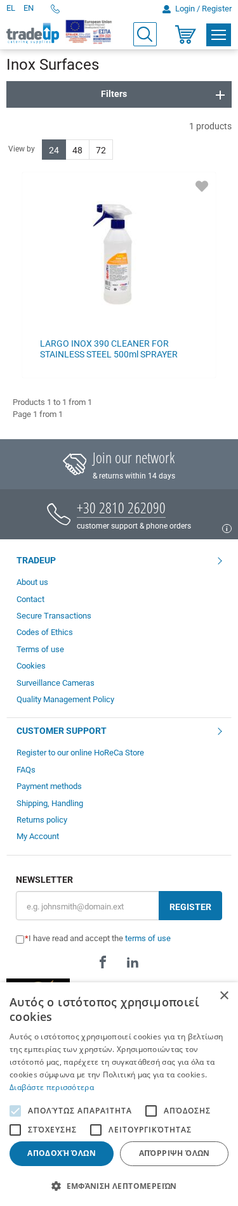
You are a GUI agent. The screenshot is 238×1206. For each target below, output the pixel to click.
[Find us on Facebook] (103, 962)
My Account (38, 836)
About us (32, 582)
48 (77, 150)
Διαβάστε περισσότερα (52, 1087)
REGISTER (190, 907)
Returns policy (42, 819)
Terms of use (40, 649)
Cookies (31, 665)
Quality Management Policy (65, 699)
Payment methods (49, 786)
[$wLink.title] (89, 32)
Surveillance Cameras (56, 683)
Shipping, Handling (50, 803)
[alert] (119, 1094)
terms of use (148, 938)
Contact (30, 599)
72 (101, 150)
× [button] (223, 996)
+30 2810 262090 (121, 507)
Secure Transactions (54, 615)
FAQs (26, 769)
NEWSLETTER (44, 880)
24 (54, 150)
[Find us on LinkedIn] (132, 962)
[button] (119, 1185)
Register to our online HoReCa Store (80, 752)
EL (10, 8)
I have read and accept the (100, 938)
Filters (114, 94)
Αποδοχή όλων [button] (61, 1153)
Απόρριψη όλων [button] (174, 1153)
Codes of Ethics (45, 632)
